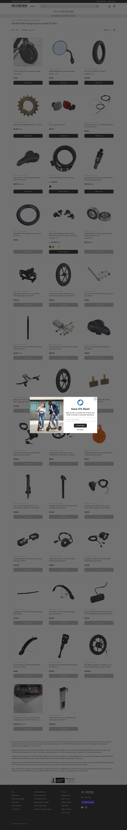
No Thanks (80, 429)
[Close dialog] (95, 399)
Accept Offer (80, 425)
